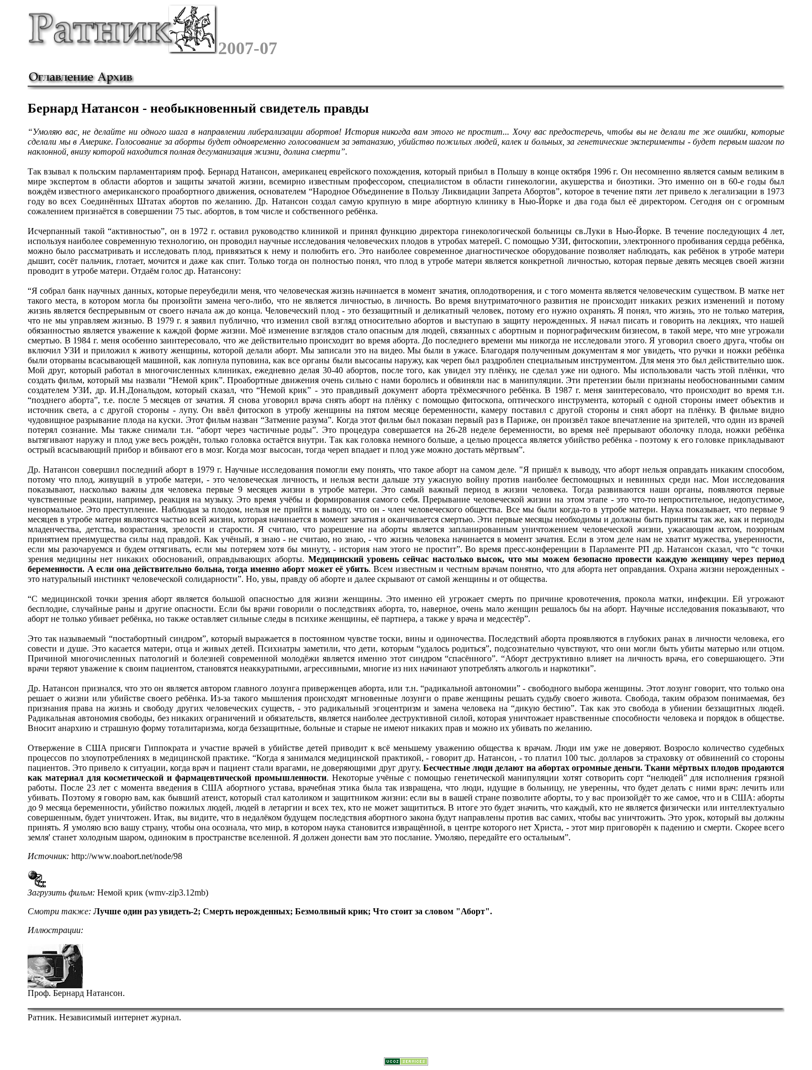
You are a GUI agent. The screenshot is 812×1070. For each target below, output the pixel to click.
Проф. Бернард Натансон (75, 993)
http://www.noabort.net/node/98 (126, 856)
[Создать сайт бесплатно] (406, 1062)
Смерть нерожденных (246, 911)
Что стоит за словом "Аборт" (431, 911)
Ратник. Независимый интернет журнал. (104, 1017)
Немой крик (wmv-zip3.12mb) (152, 892)
